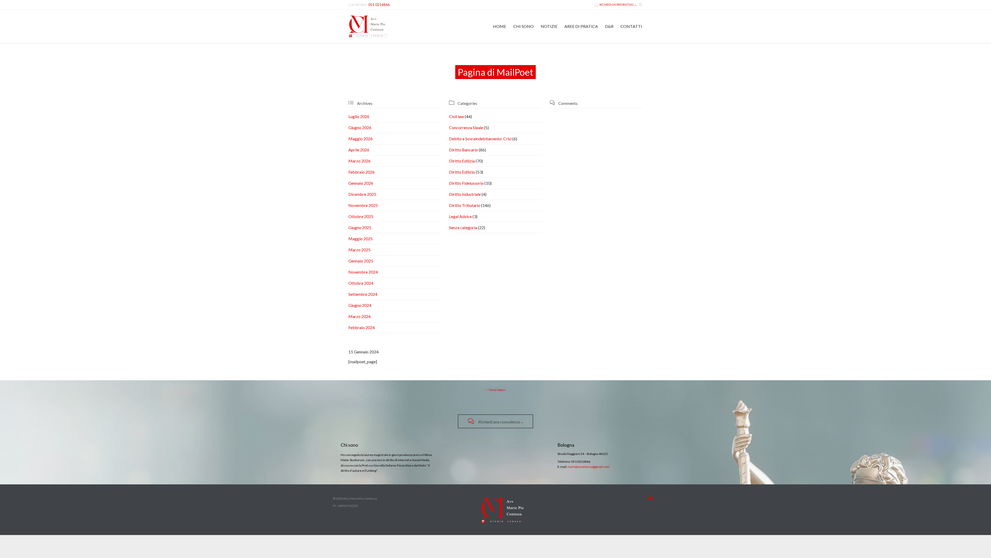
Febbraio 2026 (361, 171)
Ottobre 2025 (360, 216)
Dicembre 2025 (362, 194)
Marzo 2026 (359, 160)
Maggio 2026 (360, 138)
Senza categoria (463, 227)
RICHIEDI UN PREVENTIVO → (615, 4)
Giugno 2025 (359, 227)
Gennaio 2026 (360, 183)
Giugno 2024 (359, 305)
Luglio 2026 (358, 116)
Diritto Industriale (465, 194)
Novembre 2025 (363, 205)
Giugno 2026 (359, 127)
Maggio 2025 (360, 238)
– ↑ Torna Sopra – (495, 390)
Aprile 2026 (358, 149)
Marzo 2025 (359, 249)
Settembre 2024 (362, 294)
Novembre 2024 (363, 271)
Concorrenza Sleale (466, 127)
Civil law (456, 116)
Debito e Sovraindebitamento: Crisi (480, 138)
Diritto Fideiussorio (466, 183)
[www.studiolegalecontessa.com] (368, 26)
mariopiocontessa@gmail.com (589, 467)
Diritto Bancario (463, 149)
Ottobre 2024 (360, 283)
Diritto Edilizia (462, 160)
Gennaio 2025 (360, 260)
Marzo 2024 (359, 316)
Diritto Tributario (464, 205)
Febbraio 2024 (361, 327)
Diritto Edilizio (462, 171)
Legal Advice (460, 216)
